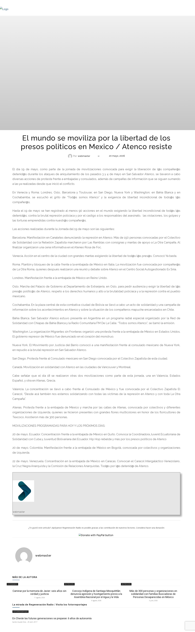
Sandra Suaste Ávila (19, 622)
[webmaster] (70, 156)
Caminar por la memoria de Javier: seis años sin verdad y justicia (39, 592)
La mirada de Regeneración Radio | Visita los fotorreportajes (49, 604)
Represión (96, 161)
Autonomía (12, 584)
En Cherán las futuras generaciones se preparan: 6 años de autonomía (52, 618)
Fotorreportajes (20, 612)
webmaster (84, 156)
